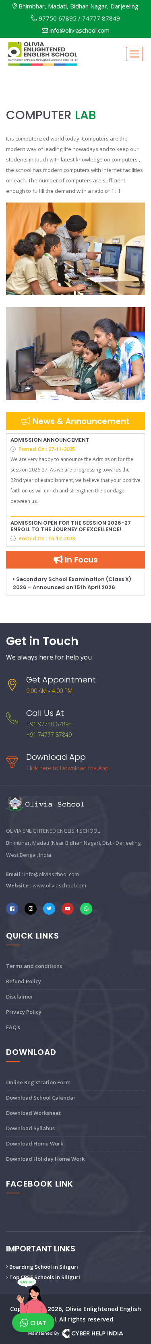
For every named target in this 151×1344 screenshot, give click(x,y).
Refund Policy (23, 981)
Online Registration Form (38, 1082)
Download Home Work (34, 1143)
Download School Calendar (41, 1097)
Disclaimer (19, 996)
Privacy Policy (23, 1011)
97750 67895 (57, 18)
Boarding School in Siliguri (43, 1266)
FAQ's (13, 1027)
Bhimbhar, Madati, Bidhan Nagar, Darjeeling (78, 6)
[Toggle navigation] (134, 54)
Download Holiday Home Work (45, 1158)
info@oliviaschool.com (80, 30)
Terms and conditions (34, 966)
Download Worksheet (33, 1113)
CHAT (38, 1323)
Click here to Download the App (67, 768)
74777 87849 (101, 18)
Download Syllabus (30, 1128)
